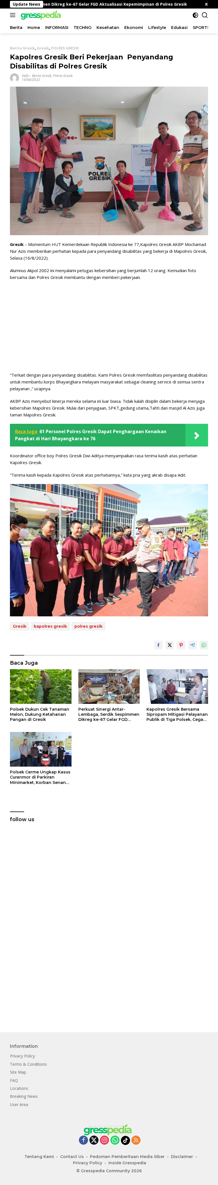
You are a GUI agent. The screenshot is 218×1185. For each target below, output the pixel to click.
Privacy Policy (22, 1056)
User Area (19, 1104)
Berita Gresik (22, 48)
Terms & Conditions (28, 1064)
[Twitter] (93, 1141)
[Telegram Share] (192, 645)
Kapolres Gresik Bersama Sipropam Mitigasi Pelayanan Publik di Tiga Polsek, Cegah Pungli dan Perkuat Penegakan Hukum (177, 714)
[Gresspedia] (41, 15)
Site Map (18, 1072)
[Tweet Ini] (169, 645)
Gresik (43, 48)
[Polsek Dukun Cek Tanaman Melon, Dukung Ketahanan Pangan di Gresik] (41, 686)
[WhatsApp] (115, 1141)
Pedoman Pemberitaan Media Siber (127, 1156)
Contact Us (72, 1156)
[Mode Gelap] (195, 15)
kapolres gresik (50, 626)
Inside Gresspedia (127, 1162)
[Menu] (14, 15)
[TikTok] (125, 1140)
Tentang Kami (39, 1156)
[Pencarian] (205, 15)
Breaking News (24, 1096)
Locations (19, 1088)
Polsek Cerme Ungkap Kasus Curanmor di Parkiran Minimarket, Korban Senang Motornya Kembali (40, 777)
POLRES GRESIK (65, 48)
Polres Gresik (63, 75)
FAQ (14, 1080)
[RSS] (136, 1141)
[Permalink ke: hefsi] (14, 77)
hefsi (25, 75)
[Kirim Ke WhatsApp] (204, 645)
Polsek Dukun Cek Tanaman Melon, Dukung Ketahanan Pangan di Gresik (39, 714)
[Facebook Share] (158, 645)
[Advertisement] (109, 326)
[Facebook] (83, 1141)
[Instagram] (104, 1141)
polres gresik (88, 626)
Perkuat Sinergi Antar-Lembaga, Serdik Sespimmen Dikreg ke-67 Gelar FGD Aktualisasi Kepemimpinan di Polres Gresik (108, 714)
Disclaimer (182, 1156)
